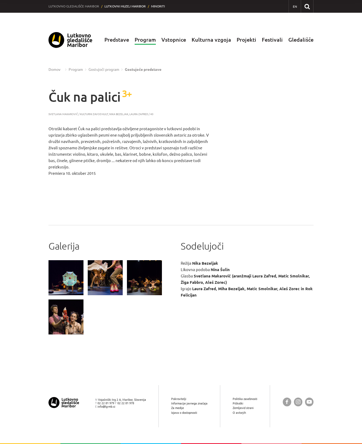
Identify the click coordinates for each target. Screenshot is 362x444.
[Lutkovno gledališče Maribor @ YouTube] (309, 402)
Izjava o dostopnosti (184, 412)
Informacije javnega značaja (189, 403)
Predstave (116, 40)
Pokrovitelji (178, 399)
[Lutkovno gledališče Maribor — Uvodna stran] (70, 40)
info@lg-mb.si (106, 406)
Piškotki (238, 403)
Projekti (246, 40)
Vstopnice (173, 40)
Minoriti (158, 6)
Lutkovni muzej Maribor (125, 6)
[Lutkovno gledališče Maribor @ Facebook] (287, 402)
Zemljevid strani (243, 408)
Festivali (272, 40)
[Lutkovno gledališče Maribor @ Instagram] (298, 402)
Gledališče (301, 40)
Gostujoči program (104, 69)
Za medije (177, 408)
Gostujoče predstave (143, 69)
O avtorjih (239, 412)
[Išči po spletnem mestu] (307, 6)
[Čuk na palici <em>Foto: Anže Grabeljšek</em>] (65, 277)
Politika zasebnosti (245, 399)
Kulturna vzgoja (211, 40)
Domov (54, 69)
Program (145, 40)
